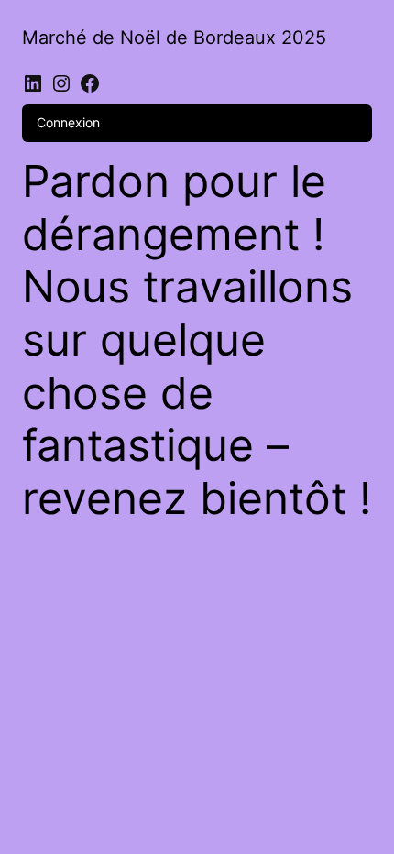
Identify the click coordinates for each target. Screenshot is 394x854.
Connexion (68, 122)
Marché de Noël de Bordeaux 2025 (174, 38)
